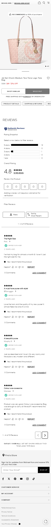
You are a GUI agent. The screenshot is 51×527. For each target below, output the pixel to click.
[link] (2, 478)
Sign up (44, 470)
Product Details (11, 104)
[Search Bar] (44, 3)
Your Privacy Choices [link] (9, 524)
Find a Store (11, 455)
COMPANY (5, 500)
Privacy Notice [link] (6, 512)
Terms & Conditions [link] (8, 516)
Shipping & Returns (33, 104)
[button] (45, 521)
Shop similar (13, 91)
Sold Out (37, 91)
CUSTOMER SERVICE (10, 487)
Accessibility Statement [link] (10, 520)
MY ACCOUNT (7, 493)
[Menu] (48, 3)
